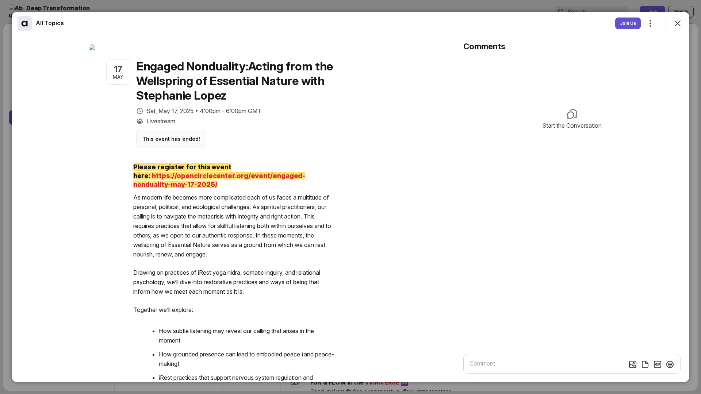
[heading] (50, 23)
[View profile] (25, 23)
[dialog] (350, 197)
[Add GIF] (657, 364)
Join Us (628, 23)
